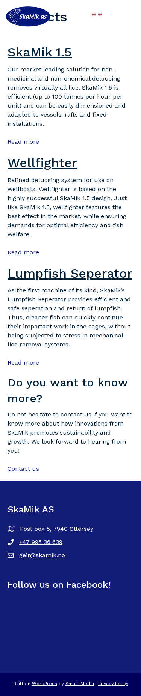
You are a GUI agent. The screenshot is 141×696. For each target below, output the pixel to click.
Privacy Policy (113, 683)
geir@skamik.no (42, 555)
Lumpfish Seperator (70, 273)
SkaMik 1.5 (40, 51)
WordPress (44, 683)
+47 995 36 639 (40, 542)
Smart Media (79, 683)
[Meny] (75, 15)
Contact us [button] (23, 468)
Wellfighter (42, 162)
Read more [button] (23, 141)
